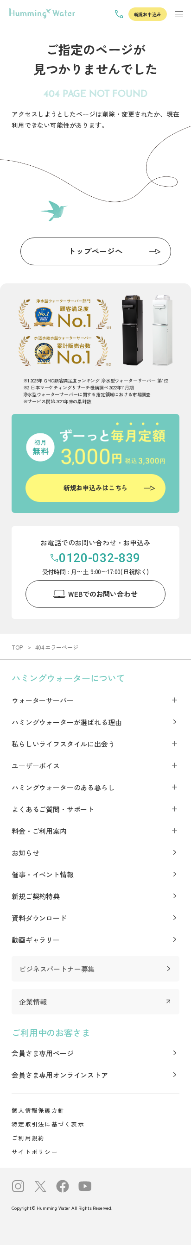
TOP (17, 647)
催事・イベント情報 (43, 874)
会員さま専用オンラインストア (60, 1075)
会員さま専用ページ (43, 1053)
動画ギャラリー (36, 940)
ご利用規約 (28, 1137)
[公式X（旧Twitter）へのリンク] (40, 1187)
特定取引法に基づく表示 (48, 1124)
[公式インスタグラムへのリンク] (18, 1187)
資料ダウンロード (39, 918)
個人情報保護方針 (38, 1110)
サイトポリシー (35, 1151)
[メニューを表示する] (179, 14)
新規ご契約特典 (36, 896)
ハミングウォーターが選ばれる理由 (66, 722)
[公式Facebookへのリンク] (62, 1187)
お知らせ (25, 852)
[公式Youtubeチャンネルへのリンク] (84, 1187)
